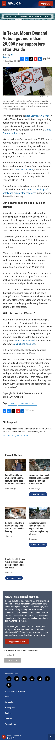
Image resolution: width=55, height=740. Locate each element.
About (7, 697)
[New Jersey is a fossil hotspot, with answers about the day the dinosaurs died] (39, 465)
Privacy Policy (10, 724)
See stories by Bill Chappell (15, 435)
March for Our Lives (23, 169)
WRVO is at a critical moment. (22, 596)
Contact (8, 713)
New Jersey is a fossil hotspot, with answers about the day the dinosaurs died (39, 479)
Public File (9, 719)
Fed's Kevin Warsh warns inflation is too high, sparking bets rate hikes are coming (15, 479)
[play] (4, 736)
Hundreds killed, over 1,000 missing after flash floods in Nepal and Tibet (15, 563)
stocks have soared (25, 340)
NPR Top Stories (27, 403)
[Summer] (27, 16)
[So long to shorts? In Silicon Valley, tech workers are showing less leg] (15, 513)
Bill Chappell (8, 55)
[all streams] (51, 737)
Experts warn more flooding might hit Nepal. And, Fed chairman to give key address (38, 529)
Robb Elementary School (37, 115)
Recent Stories (13, 455)
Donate (46, 4)
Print (49, 58)
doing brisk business (24, 344)
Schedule (9, 702)
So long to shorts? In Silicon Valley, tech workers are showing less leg (14, 527)
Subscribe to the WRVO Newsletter (21, 650)
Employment (10, 708)
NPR (12, 403)
